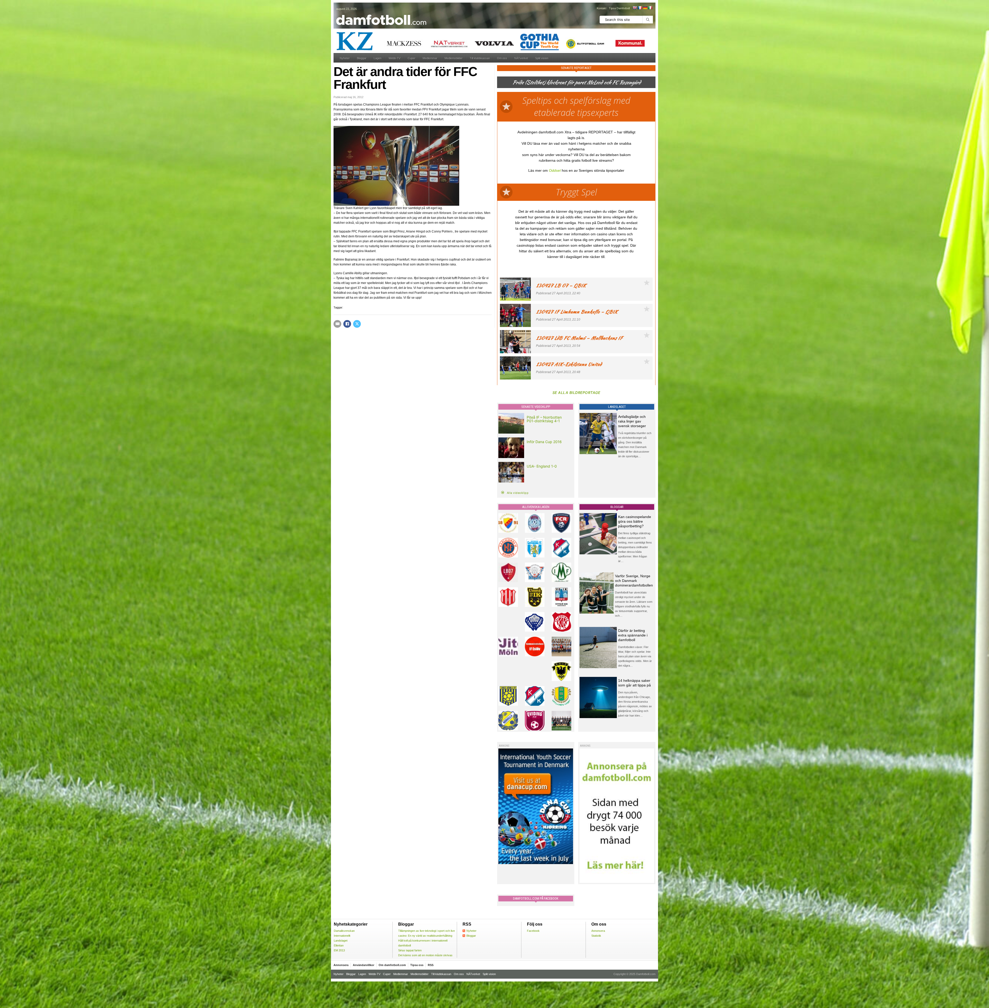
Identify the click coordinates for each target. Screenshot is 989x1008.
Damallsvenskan (344, 930)
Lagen (377, 58)
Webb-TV (394, 58)
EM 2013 (339, 950)
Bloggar (361, 58)
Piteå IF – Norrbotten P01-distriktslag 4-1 (544, 419)
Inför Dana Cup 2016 (544, 442)
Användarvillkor (363, 965)
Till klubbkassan (480, 58)
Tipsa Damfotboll (619, 8)
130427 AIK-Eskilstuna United (569, 364)
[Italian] (650, 8)
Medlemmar (430, 58)
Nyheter (345, 58)
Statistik (596, 935)
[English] (634, 8)
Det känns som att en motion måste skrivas (425, 955)
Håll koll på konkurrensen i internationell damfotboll (422, 943)
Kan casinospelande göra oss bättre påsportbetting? (634, 521)
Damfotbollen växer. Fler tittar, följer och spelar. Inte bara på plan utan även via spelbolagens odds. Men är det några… (635, 656)
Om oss (502, 58)
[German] (645, 8)
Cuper (411, 58)
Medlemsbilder (454, 58)
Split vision (541, 58)
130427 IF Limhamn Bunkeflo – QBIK (577, 311)
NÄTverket (521, 58)
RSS (430, 965)
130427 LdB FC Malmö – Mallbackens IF (579, 337)
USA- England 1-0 (542, 466)
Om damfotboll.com (392, 965)
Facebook (533, 930)
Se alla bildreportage (576, 392)
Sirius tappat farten (410, 950)
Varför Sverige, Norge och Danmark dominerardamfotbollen (634, 580)
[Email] (337, 324)
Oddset (555, 170)
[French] (639, 8)
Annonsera (598, 930)
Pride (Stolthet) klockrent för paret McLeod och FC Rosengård (576, 82)
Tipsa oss (416, 965)
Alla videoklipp (518, 493)
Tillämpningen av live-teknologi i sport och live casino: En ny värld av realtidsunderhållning (426, 933)
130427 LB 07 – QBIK (561, 285)
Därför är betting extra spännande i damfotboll (632, 635)
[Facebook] (347, 324)
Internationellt (342, 935)
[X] (357, 324)
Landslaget (340, 940)
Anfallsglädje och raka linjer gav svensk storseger (632, 421)
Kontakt (601, 8)
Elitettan (339, 945)
